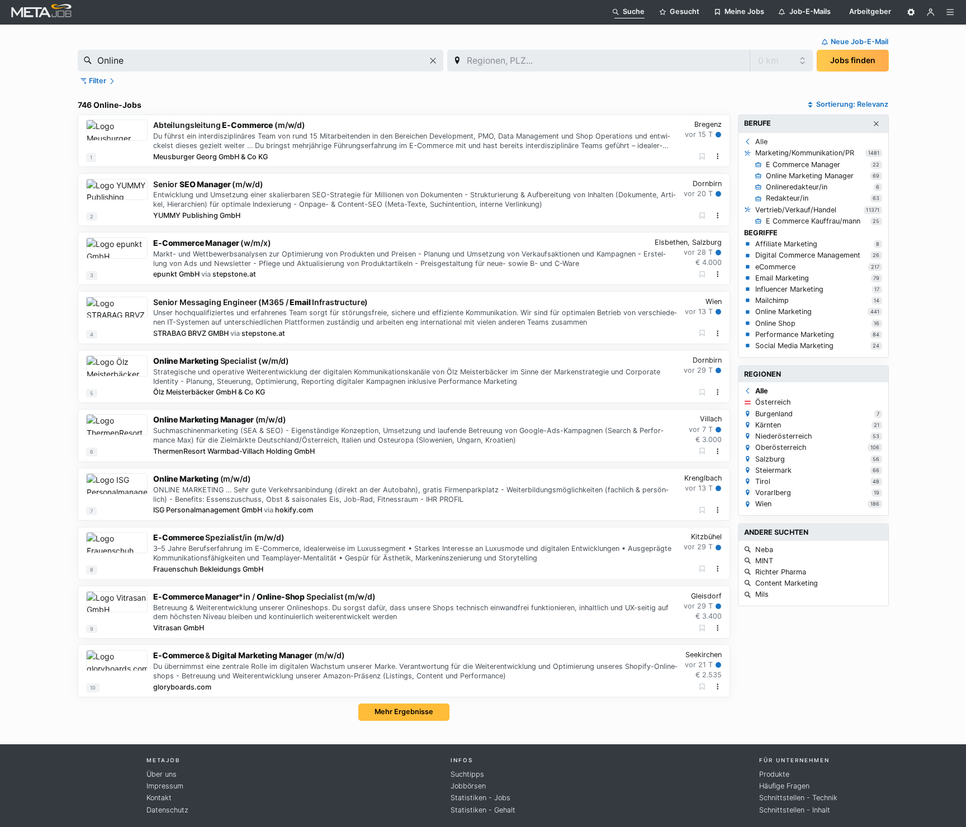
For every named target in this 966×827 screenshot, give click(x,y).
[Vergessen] (702, 156)
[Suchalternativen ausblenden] (876, 124)
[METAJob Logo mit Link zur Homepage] (41, 12)
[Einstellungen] (911, 12)
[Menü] (950, 12)
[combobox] (260, 61)
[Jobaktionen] (718, 156)
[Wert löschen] (433, 61)
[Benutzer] (931, 12)
